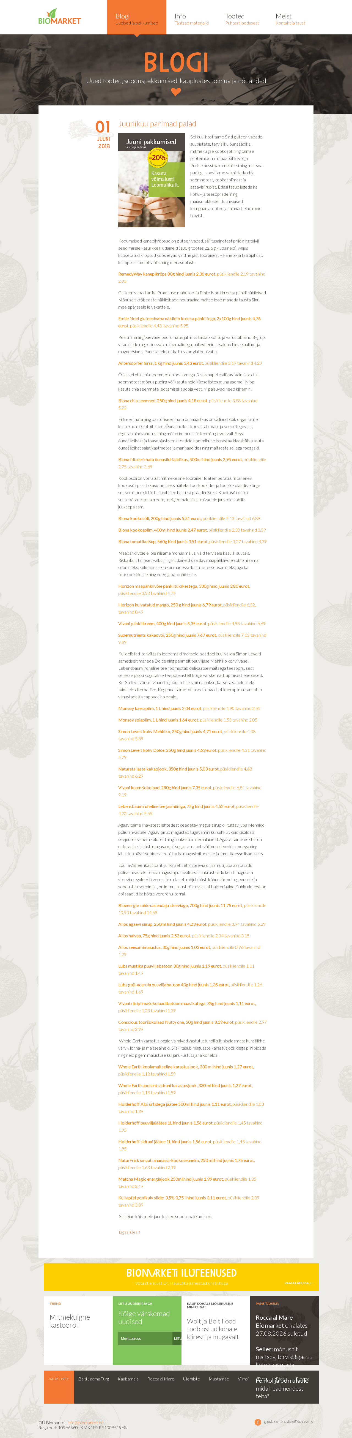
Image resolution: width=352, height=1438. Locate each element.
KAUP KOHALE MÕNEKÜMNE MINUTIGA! (210, 1305)
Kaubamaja (128, 1378)
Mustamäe (219, 1378)
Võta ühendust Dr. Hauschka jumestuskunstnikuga (219, 1277)
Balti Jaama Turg (93, 1378)
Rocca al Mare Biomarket (274, 1321)
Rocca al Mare (160, 1378)
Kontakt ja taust (290, 18)
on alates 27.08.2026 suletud (281, 1329)
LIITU (178, 1339)
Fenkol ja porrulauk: (282, 1380)
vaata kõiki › (303, 1358)
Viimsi (243, 1378)
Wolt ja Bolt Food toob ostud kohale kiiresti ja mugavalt (213, 1329)
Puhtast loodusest (242, 18)
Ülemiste (191, 1378)
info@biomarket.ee (86, 1422)
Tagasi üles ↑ (129, 1232)
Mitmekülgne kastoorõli (70, 1320)
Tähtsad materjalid (192, 18)
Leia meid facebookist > (284, 1422)
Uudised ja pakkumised (137, 18)
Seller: (265, 1349)
